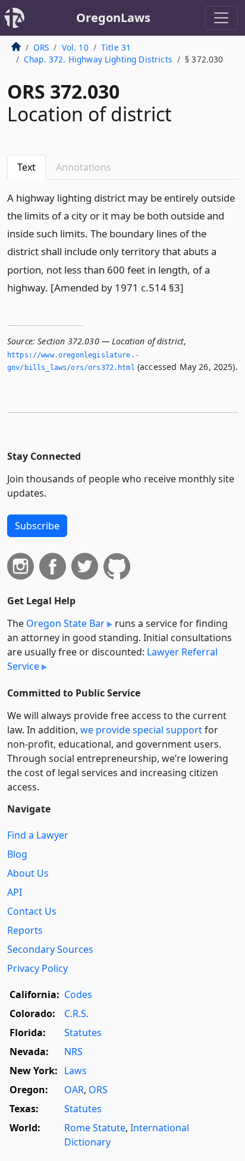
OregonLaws (113, 18)
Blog (17, 854)
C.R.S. (76, 1013)
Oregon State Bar (65, 623)
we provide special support (141, 729)
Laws (75, 1070)
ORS (41, 47)
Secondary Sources (50, 949)
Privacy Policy (37, 968)
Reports (25, 930)
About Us (28, 873)
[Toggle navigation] (221, 18)
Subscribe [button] (37, 525)
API (14, 892)
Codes (78, 994)
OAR (74, 1089)
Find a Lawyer (37, 835)
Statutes (83, 1032)
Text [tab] (26, 167)
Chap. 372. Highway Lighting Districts (98, 59)
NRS (73, 1051)
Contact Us (31, 911)
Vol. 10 (75, 47)
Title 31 (116, 47)
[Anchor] (190, 287)
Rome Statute (94, 1127)
